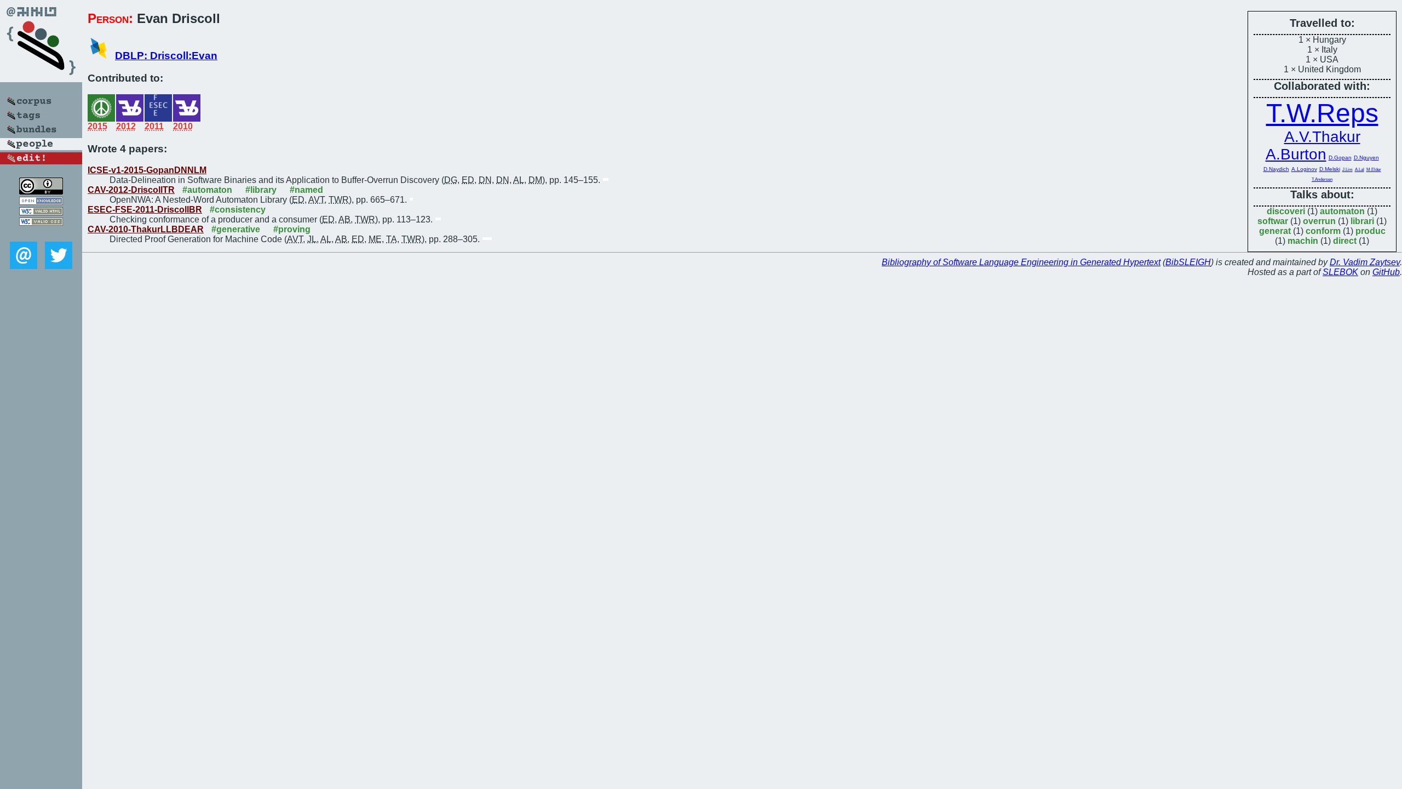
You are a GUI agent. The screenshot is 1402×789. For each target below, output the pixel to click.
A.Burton (1296, 154)
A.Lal (1359, 169)
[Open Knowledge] (41, 202)
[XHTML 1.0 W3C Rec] (41, 212)
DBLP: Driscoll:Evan (166, 55)
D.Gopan (1340, 158)
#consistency (238, 209)
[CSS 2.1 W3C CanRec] (41, 233)
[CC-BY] (41, 191)
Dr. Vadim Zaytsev (1365, 262)
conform (1323, 231)
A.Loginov (1304, 169)
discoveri (1286, 211)
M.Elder (1373, 169)
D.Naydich (1276, 169)
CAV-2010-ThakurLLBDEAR (146, 229)
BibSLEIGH (1188, 262)
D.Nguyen (1366, 158)
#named (306, 190)
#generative (235, 229)
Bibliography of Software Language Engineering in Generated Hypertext (1021, 262)
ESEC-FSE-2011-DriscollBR (145, 209)
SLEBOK (1340, 272)
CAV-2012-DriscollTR (131, 190)
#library (261, 190)
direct (1345, 240)
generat (1275, 231)
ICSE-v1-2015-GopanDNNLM (147, 170)
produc (1370, 231)
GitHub (1386, 272)
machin (1303, 240)
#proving (292, 229)
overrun (1319, 221)
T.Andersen (1322, 179)
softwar (1272, 221)
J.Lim (1347, 169)
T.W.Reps (1322, 113)
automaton (1342, 211)
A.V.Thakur (1322, 136)
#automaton (207, 190)
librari (1362, 221)
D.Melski (1329, 169)
